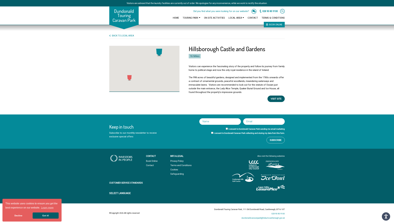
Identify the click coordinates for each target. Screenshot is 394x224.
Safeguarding (177, 174)
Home (176, 17)
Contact (253, 17)
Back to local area (122, 35)
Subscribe (275, 140)
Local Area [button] (236, 17)
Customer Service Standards (126, 183)
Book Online (275, 24)
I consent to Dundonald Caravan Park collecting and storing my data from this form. (249, 133)
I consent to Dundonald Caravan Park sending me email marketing (256, 129)
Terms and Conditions (181, 165)
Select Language (120, 193)
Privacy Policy (177, 161)
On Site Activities (214, 17)
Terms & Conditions (273, 17)
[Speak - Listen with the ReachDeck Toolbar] (386, 216)
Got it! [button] (45, 215)
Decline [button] (18, 215)
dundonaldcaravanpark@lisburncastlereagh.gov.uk (263, 218)
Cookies (174, 169)
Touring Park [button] (191, 17)
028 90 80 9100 (270, 11)
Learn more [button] (47, 207)
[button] (159, 52)
